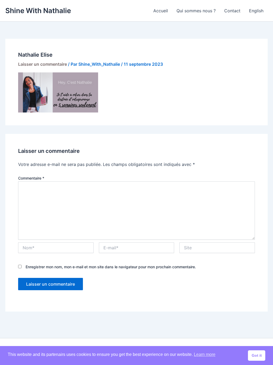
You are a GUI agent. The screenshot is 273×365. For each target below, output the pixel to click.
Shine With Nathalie (38, 10)
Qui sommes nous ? (196, 10)
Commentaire (31, 178)
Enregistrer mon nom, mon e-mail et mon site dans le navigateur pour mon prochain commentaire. (111, 267)
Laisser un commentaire (42, 64)
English (256, 10)
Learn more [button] (204, 354)
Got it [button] (257, 355)
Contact (232, 10)
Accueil (160, 10)
